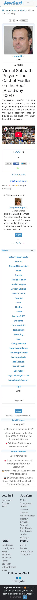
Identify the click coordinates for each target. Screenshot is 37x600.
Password (18, 400)
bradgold (17, 56)
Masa (4, 570)
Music (23, 10)
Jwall (4, 506)
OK (25, 597)
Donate (23, 548)
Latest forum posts (18, 456)
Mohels (23, 500)
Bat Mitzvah (26, 531)
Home (5, 10)
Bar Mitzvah (26, 528)
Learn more (15, 597)
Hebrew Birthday (24, 520)
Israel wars (7, 557)
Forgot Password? (23, 416)
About (23, 545)
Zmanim (24, 512)
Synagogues (26, 503)
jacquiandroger (17, 207)
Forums (13, 10)
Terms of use (26, 551)
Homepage (7, 500)
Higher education (6, 562)
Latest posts (18, 424)
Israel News (7, 545)
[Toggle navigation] (28, 3)
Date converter (27, 515)
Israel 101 (6, 554)
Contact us (25, 554)
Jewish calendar (24, 508)
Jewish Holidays (24, 536)
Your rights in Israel (8, 550)
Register (9, 416)
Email (18, 391)
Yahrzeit (24, 525)
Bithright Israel (9, 567)
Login (18, 386)
